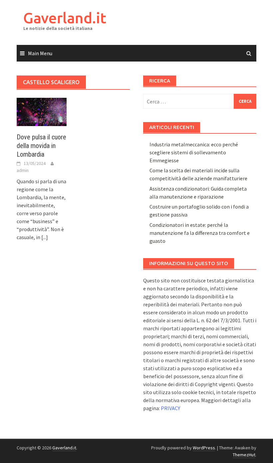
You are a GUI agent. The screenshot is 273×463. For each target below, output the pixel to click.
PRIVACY (170, 408)
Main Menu (40, 53)
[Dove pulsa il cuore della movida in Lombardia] (42, 111)
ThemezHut (244, 455)
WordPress (204, 448)
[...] (44, 237)
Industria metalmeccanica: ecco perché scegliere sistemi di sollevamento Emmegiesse (193, 152)
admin (23, 170)
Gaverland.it (64, 18)
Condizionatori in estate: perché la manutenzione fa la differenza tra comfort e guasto (199, 233)
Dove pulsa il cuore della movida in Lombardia (41, 145)
